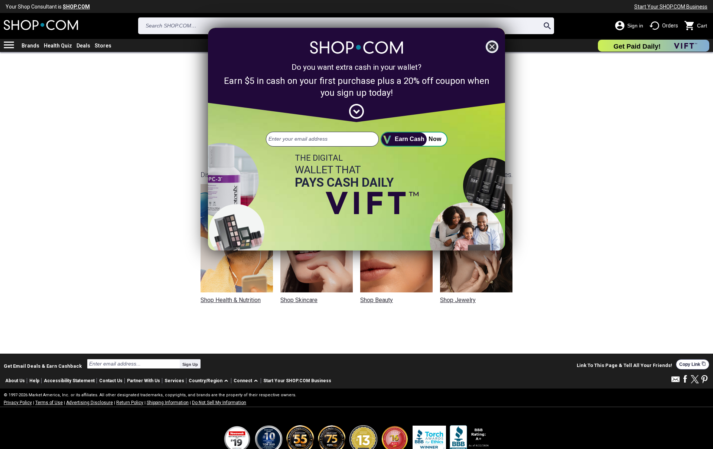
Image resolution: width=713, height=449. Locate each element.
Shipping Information (168, 402)
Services (174, 380)
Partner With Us (143, 380)
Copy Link (692, 364)
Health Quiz (58, 46)
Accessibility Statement (69, 380)
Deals (83, 46)
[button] (209, 381)
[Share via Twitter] (695, 379)
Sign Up (190, 364)
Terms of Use (49, 402)
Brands (30, 46)
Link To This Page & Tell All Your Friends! (624, 365)
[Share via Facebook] (685, 379)
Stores (103, 46)
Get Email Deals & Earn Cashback (43, 365)
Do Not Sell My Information (219, 402)
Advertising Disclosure (89, 402)
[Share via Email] (675, 381)
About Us (15, 380)
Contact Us (111, 380)
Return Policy (129, 402)
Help (34, 380)
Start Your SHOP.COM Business (670, 6)
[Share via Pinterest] (704, 379)
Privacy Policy (18, 402)
